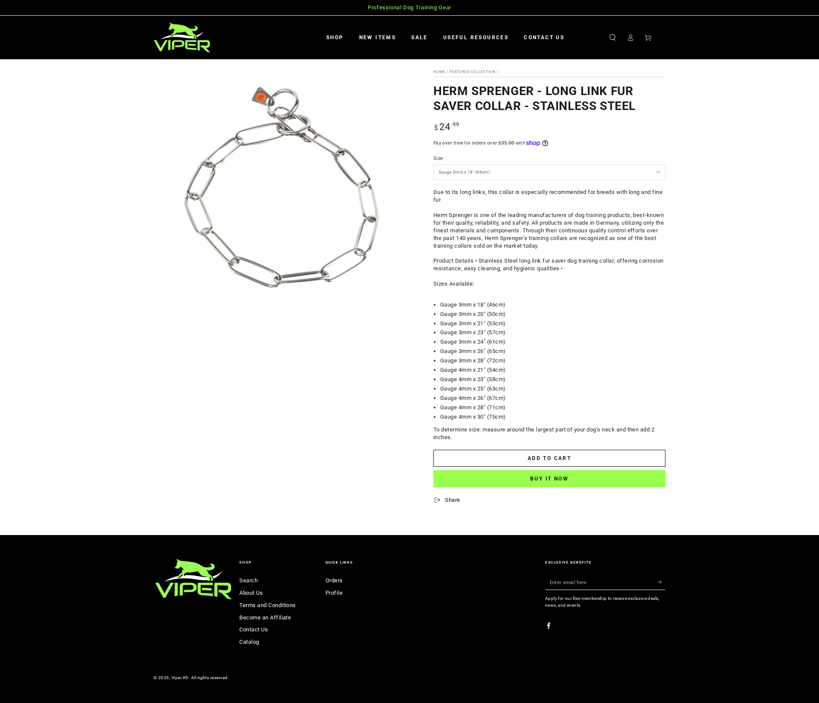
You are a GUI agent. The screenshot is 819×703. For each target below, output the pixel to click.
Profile (334, 593)
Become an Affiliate (265, 617)
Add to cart (549, 458)
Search (248, 580)
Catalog (249, 642)
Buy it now (549, 479)
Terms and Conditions (267, 605)
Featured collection (473, 72)
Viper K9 (180, 677)
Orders (334, 580)
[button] (613, 37)
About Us (251, 593)
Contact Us (253, 629)
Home (439, 72)
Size (438, 158)
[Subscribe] (661, 582)
